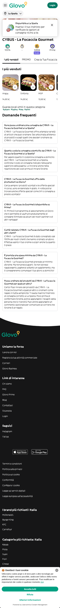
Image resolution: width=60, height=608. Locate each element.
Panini (27, 109)
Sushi (4, 554)
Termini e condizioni (12, 463)
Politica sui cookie (11, 474)
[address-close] (52, 25)
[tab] (11, 60)
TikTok (5, 436)
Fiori (4, 559)
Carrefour (7, 529)
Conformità (8, 480)
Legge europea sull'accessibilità (17, 496)
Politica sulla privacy (12, 469)
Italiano (6, 109)
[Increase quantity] (15, 87)
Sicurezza (7, 410)
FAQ (4, 389)
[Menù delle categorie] (5, 5)
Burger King (8, 519)
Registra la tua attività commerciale (19, 357)
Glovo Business (9, 368)
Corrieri (6, 363)
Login (5, 416)
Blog (4, 400)
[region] (30, 87)
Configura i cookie (11, 485)
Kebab (5, 544)
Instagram (7, 431)
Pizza (21, 109)
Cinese (5, 564)
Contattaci (7, 405)
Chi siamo (7, 383)
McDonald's (7, 515)
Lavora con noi (9, 352)
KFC (4, 524)
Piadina (14, 109)
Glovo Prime (8, 394)
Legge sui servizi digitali (13, 490)
